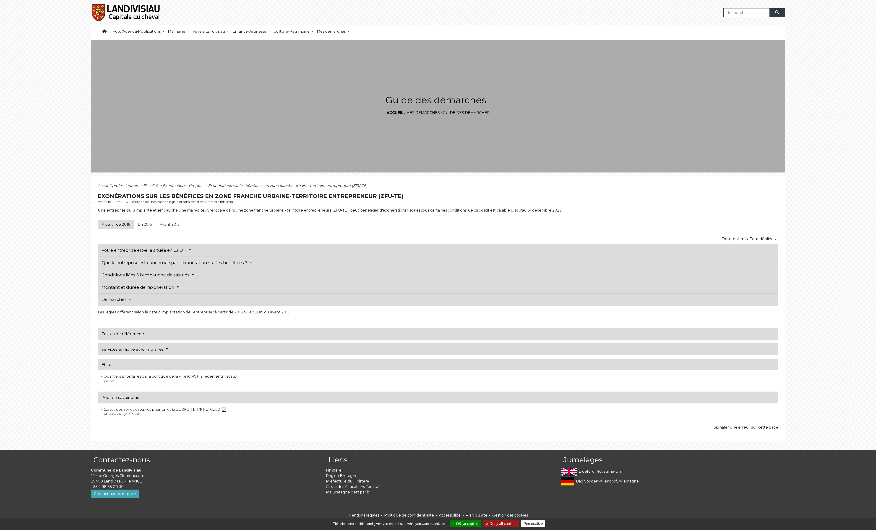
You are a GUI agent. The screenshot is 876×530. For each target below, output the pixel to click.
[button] (104, 32)
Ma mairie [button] (177, 31)
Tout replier (735, 239)
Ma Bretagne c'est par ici (348, 492)
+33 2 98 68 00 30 (107, 487)
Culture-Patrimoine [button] (292, 31)
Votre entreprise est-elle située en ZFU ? (145, 250)
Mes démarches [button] (332, 31)
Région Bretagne (341, 476)
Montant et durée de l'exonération (138, 287)
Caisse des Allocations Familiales (354, 487)
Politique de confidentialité (409, 515)
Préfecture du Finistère (347, 481)
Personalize (533, 524)
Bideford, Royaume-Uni (600, 471)
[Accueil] (126, 12)
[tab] (116, 224)
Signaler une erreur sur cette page (746, 427)
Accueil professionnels (118, 185)
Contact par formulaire (115, 494)
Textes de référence (121, 333)
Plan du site (476, 515)
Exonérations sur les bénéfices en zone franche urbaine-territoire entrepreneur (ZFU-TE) (287, 185)
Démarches (115, 299)
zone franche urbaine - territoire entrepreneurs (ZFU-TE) (296, 210)
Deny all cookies (502, 524)
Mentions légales (363, 515)
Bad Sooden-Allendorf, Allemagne (607, 481)
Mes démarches (423, 113)
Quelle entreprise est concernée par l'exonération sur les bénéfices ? (175, 262)
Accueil (395, 113)
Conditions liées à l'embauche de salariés (146, 275)
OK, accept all (467, 524)
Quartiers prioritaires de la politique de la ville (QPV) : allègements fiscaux (170, 376)
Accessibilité (450, 515)
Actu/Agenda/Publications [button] (137, 31)
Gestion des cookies (510, 515)
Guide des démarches (466, 113)
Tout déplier (764, 239)
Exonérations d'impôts (183, 185)
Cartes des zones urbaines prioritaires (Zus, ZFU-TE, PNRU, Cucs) (165, 409)
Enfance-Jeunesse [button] (249, 31)
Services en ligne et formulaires (133, 349)
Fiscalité (151, 185)
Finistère (334, 470)
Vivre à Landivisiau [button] (209, 31)
